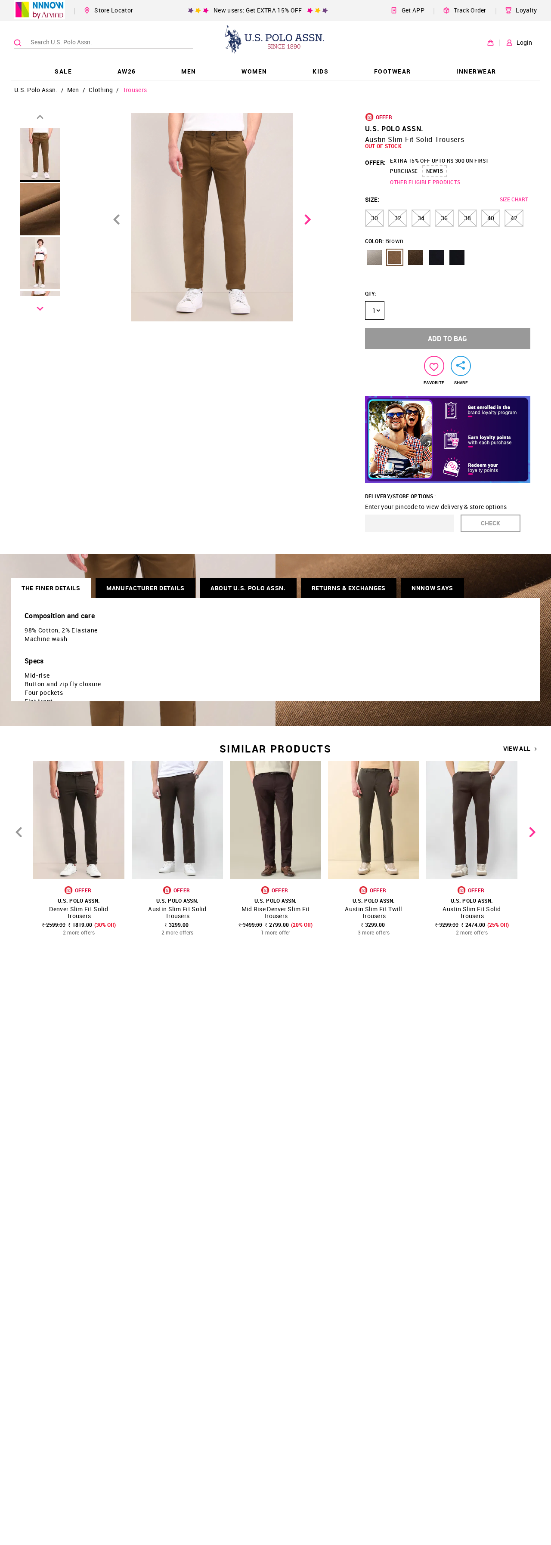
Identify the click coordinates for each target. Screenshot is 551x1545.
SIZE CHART (514, 199)
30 (374, 218)
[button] (374, 257)
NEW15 (434, 170)
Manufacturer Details (145, 588)
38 (467, 218)
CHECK (490, 523)
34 (421, 218)
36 (444, 218)
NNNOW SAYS (432, 588)
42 (514, 218)
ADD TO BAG (447, 338)
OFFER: (375, 162)
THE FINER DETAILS (51, 588)
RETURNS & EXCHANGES (349, 588)
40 (490, 218)
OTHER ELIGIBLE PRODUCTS (425, 182)
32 (397, 218)
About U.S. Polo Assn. (248, 588)
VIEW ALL (516, 748)
